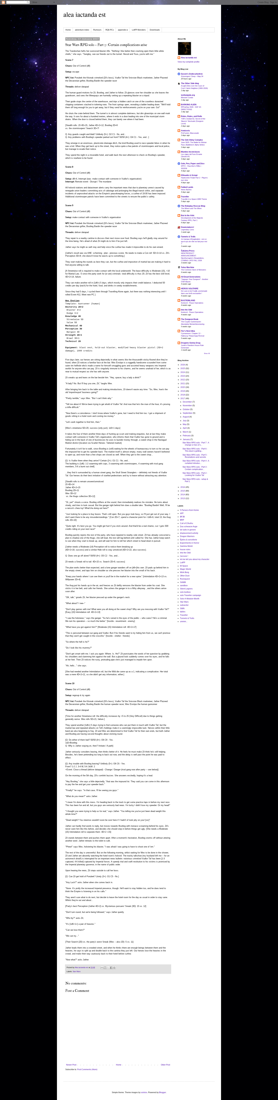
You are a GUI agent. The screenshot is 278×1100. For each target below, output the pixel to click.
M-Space (184, 566)
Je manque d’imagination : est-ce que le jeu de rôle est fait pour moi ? (194, 241)
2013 (183, 498)
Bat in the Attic (188, 215)
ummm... (183, 621)
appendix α (123, 30)
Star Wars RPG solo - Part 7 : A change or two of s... (195, 444)
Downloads (155, 30)
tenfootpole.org (188, 95)
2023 (183, 376)
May (185, 424)
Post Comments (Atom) (87, 1069)
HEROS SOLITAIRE (189, 288)
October (186, 409)
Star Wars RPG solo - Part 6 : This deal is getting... (195, 450)
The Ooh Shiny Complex (192, 140)
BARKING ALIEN (188, 104)
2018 (183, 395)
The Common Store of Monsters (193, 270)
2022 (183, 380)
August (186, 417)
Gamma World (186, 546)
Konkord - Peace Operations (192, 303)
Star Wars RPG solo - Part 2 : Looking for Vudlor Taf (195, 474)
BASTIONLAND (188, 300)
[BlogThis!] (105, 967)
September (188, 413)
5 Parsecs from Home (189, 510)
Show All (207, 353)
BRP (182, 520)
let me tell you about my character (194, 559)
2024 (183, 372)
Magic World (185, 569)
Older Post (165, 1065)
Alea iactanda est (189, 58)
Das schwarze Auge (188, 526)
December (187, 402)
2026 (183, 365)
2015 (183, 491)
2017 (183, 398)
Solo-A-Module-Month (189, 599)
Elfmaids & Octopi (189, 175)
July (185, 421)
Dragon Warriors (187, 536)
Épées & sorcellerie (188, 540)
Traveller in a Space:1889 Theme (194, 199)
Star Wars (77, 971)
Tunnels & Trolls (188, 237)
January (186, 439)
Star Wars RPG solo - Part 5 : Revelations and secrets (195, 456)
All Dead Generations (190, 277)
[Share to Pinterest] (114, 967)
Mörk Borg (184, 572)
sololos (144, 1092)
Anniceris (185, 131)
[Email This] (102, 967)
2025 (183, 368)
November (187, 405)
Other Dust (184, 576)
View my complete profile (188, 62)
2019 (183, 391)
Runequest (185, 579)
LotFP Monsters (139, 30)
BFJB (182, 517)
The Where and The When (191, 208)
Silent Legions (186, 589)
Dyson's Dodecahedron (192, 74)
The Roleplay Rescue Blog (193, 206)
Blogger (162, 1092)
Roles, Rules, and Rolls (191, 116)
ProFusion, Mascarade (190, 133)
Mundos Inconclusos (190, 152)
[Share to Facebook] (111, 967)
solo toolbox (185, 592)
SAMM (183, 582)
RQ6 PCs (110, 30)
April (185, 428)
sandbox (184, 585)
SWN (182, 608)
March (186, 432)
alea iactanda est (84, 14)
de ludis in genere (188, 530)
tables (182, 612)
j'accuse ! (184, 556)
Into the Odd (186, 310)
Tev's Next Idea (188, 331)
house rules (185, 549)
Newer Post (71, 1065)
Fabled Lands (187, 187)
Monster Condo (187, 97)
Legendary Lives (187, 230)
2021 (183, 383)
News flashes (186, 190)
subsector (184, 605)
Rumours (97, 30)
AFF (182, 513)
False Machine (187, 267)
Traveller (185, 197)
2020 (183, 387)
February (187, 435)
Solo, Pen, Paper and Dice (192, 163)
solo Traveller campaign (190, 595)
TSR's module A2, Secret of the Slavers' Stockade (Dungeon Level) (193, 121)
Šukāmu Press (188, 251)
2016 (183, 487)
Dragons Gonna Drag (190, 343)
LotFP (182, 562)
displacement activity (189, 533)
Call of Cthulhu (186, 523)
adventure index (82, 30)
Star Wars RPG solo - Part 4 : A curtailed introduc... (195, 462)
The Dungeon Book (189, 319)
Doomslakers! (187, 227)
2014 (183, 494)
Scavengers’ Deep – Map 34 (192, 76)
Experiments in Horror (189, 543)
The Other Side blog (190, 83)
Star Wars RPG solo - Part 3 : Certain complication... (195, 468)
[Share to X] (108, 967)
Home (68, 30)
